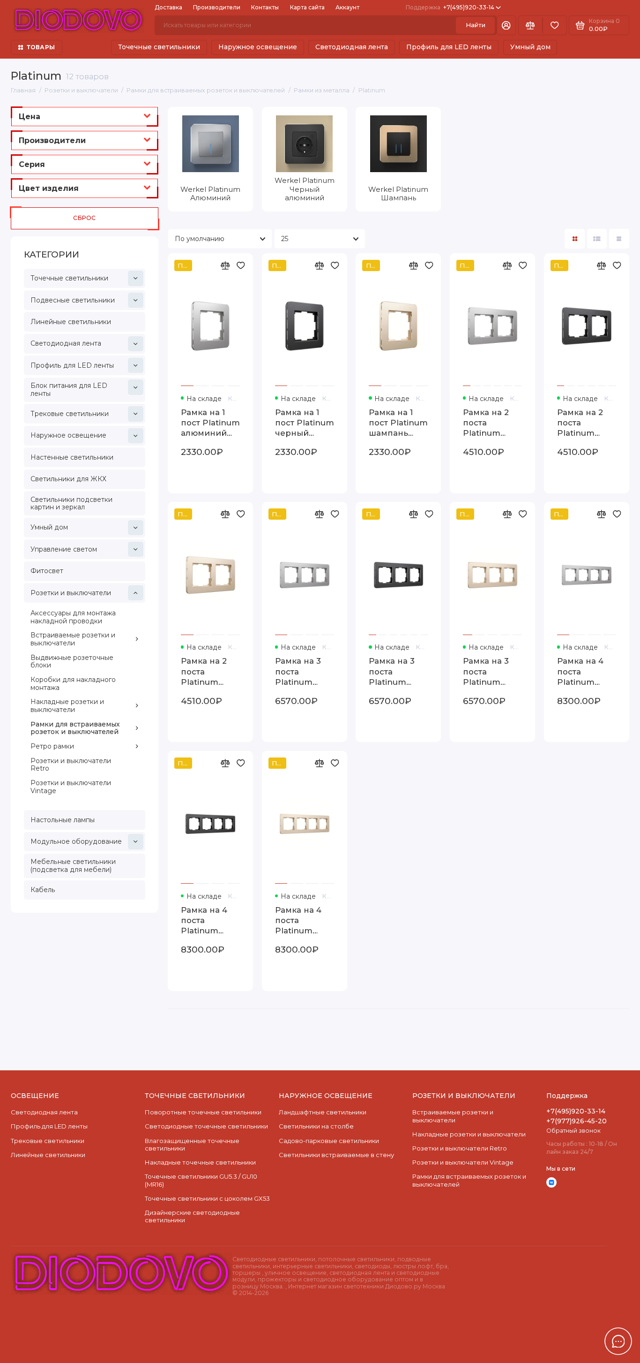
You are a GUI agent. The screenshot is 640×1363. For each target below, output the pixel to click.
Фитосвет (46, 571)
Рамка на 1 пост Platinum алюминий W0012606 (210, 423)
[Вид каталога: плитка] (575, 239)
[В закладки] (240, 265)
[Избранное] (554, 25)
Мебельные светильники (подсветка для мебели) (73, 865)
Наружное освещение (257, 47)
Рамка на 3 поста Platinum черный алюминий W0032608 (392, 671)
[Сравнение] (530, 25)
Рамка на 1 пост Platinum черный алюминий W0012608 (304, 423)
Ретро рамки (52, 746)
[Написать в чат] (618, 1341)
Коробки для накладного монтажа (73, 683)
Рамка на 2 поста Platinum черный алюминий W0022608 (580, 423)
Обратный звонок (573, 1130)
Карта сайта (307, 7)
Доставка (168, 7)
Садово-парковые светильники (329, 1140)
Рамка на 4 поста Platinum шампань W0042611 (298, 920)
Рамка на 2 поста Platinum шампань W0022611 (204, 671)
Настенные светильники (71, 457)
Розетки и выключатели (70, 593)
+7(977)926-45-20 (576, 1121)
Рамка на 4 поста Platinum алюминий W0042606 (580, 671)
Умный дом (530, 47)
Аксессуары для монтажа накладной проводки (73, 617)
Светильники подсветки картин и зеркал (71, 503)
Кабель (42, 890)
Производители (216, 7)
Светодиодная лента (351, 47)
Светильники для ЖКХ (68, 479)
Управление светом (63, 549)
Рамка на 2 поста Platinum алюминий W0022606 (486, 423)
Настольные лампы (62, 820)
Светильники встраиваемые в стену (336, 1155)
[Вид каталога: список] (597, 239)
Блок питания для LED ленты (68, 389)
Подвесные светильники (72, 300)
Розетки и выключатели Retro (70, 764)
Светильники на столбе (316, 1126)
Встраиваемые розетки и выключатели (72, 639)
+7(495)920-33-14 (450, 7)
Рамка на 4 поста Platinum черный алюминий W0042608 (204, 920)
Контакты (265, 7)
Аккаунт (347, 7)
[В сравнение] (225, 265)
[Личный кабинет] (506, 25)
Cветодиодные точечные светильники (206, 1126)
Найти (475, 25)
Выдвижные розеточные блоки (71, 661)
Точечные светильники (159, 47)
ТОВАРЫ (41, 47)
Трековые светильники (69, 413)
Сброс (84, 217)
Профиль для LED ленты (448, 47)
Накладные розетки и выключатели (67, 705)
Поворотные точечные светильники (203, 1112)
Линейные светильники (70, 322)
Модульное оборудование (76, 841)
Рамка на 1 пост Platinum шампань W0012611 (398, 423)
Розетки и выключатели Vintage (70, 787)
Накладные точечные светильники (200, 1162)
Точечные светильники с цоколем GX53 (207, 1198)
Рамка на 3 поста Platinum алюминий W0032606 (298, 671)
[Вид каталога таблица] (619, 239)
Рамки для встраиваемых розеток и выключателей (75, 728)
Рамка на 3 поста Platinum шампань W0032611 (486, 671)
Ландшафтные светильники (322, 1112)
